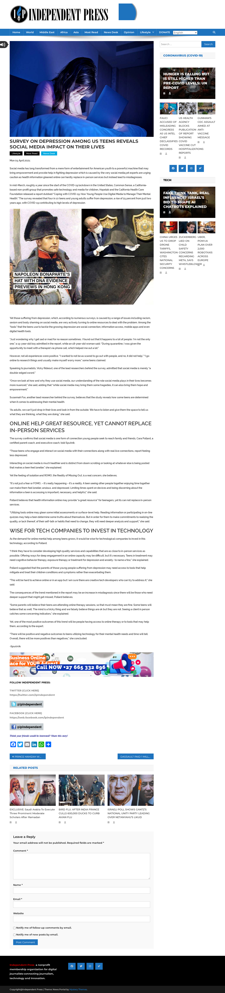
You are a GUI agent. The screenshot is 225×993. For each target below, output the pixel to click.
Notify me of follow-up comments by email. (44, 927)
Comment (20, 850)
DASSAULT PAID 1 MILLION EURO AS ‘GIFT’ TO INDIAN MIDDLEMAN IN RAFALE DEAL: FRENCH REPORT (137, 756)
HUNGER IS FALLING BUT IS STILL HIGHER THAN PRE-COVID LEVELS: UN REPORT (186, 81)
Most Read (91, 32)
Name (18, 885)
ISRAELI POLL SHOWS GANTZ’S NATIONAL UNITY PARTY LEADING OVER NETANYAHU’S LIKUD (129, 813)
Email (17, 899)
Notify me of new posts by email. (37, 934)
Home (16, 32)
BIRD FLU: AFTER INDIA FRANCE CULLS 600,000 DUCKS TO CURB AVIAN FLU (79, 813)
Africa (64, 32)
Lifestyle (145, 32)
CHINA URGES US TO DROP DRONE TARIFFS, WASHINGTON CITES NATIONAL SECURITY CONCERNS (169, 252)
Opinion (129, 32)
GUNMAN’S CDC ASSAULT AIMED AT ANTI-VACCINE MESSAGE (206, 127)
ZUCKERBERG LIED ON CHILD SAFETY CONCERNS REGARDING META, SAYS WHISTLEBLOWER (188, 250)
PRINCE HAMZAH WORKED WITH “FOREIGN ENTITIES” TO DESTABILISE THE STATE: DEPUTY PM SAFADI (30, 756)
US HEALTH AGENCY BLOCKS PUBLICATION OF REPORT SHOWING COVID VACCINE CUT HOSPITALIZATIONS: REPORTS (188, 135)
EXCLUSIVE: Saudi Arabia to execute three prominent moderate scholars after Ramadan (32, 813)
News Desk (111, 32)
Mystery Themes (78, 989)
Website (18, 913)
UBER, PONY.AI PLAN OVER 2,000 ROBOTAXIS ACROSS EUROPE (205, 248)
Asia (76, 32)
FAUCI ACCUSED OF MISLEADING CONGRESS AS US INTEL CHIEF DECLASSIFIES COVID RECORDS (169, 133)
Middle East (47, 32)
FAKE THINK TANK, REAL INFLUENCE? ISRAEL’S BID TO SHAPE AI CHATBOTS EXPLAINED (186, 200)
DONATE (164, 32)
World (30, 32)
